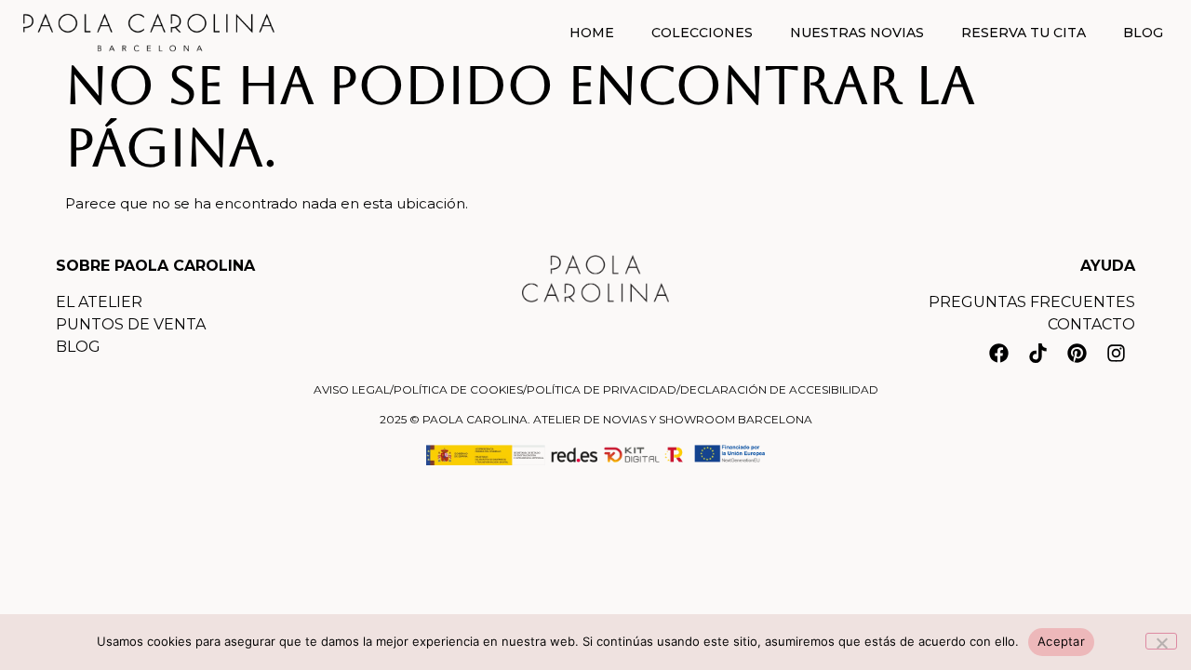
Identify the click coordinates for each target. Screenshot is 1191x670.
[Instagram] (1115, 352)
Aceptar (1061, 641)
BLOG (78, 346)
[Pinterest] (1076, 352)
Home (591, 32)
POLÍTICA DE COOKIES (458, 389)
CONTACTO (1091, 324)
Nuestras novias (857, 32)
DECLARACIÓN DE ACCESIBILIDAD (779, 389)
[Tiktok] (1037, 352)
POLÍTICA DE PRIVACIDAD (601, 389)
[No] (1161, 641)
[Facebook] (998, 352)
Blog (1143, 32)
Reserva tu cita (1023, 32)
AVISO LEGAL (352, 389)
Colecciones (702, 32)
